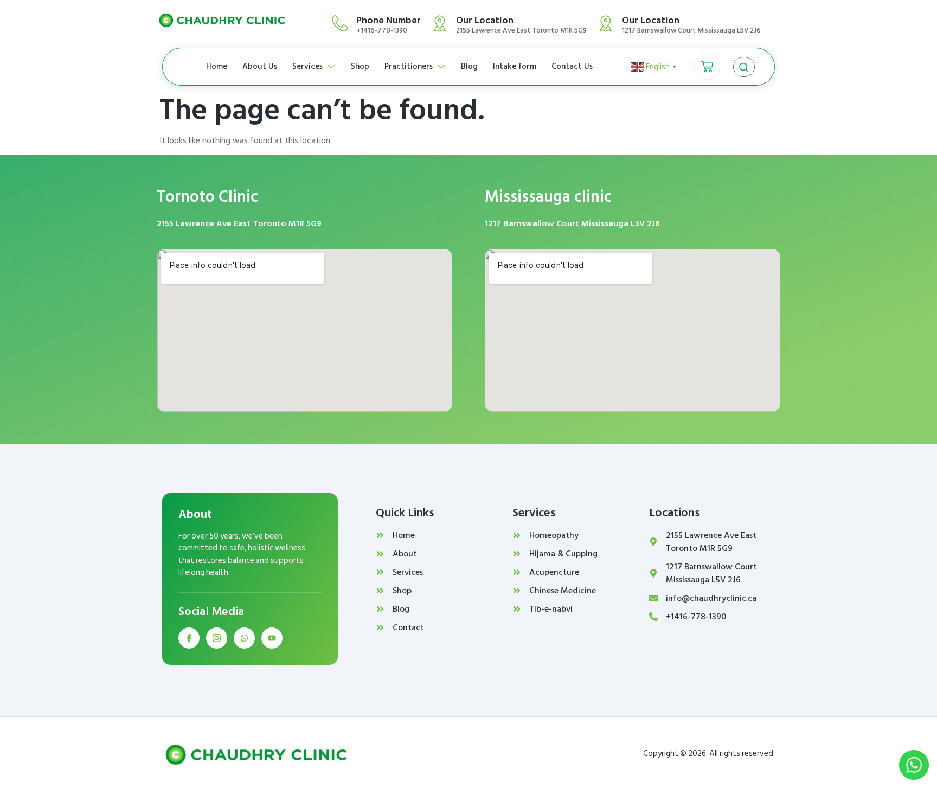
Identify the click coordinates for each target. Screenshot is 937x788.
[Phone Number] (340, 23)
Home (216, 66)
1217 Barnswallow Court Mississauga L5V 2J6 (572, 223)
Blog (469, 66)
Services (307, 66)
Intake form (514, 66)
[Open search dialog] (744, 67)
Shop (360, 66)
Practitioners (408, 66)
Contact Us (572, 66)
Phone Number (388, 20)
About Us (259, 66)
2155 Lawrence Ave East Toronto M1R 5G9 (239, 223)
